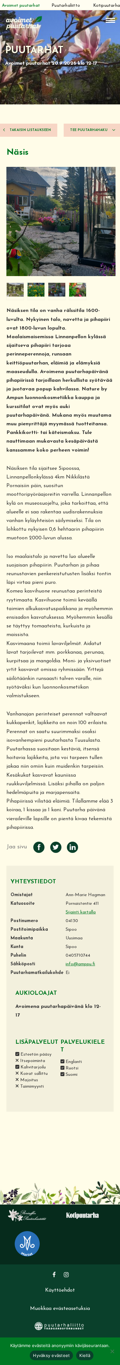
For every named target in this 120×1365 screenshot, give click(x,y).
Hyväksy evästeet (51, 1355)
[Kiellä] (112, 1351)
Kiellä (84, 1355)
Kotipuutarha (106, 6)
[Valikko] (110, 20)
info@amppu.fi (80, 964)
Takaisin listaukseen (30, 130)
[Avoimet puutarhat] (24, 22)
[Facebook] (54, 1274)
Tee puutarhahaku (89, 130)
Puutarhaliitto (66, 6)
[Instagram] (66, 1274)
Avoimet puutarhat (21, 6)
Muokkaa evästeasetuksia (60, 1308)
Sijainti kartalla (81, 912)
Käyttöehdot (60, 1290)
